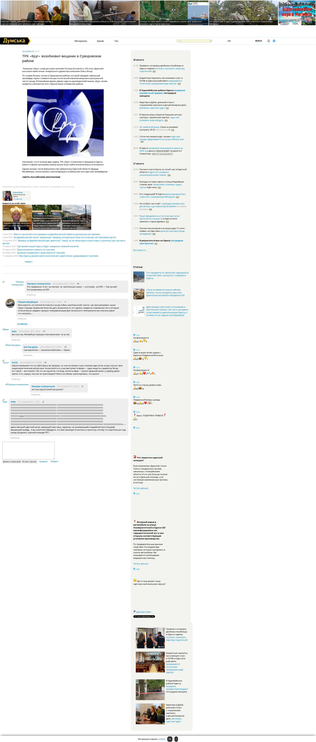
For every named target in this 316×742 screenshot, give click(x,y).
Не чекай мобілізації (149, 127)
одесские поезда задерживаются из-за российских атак (161, 138)
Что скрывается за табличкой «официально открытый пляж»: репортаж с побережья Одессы (167, 275)
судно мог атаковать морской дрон (159, 118)
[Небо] (5, 402)
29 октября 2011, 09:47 (51, 347)
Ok (169, 739)
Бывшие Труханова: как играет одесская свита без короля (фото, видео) (17, 225)
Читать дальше (140, 488)
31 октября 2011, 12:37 (29, 401)
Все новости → (140, 250)
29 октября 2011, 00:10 (68, 386)
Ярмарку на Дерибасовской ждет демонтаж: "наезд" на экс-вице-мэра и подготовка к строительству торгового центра (63, 242)
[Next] (5, 329)
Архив (100, 41)
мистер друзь (31, 347)
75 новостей (17, 199)
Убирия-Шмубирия (28, 302)
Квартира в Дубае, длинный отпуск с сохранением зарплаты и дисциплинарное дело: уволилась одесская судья (27, 22)
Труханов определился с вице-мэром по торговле (41, 252)
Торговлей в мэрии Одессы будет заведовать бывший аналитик (48, 246)
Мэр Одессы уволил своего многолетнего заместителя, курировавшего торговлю (58, 255)
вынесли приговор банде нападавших (162, 232)
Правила (43, 461)
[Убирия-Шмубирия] (10, 307)
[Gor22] (5, 362)
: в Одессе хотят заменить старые (158, 220)
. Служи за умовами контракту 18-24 (158, 128)
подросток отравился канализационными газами (154, 173)
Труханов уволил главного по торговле (36, 249)
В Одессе (144, 148)
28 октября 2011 (28, 51)
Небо (13, 401)
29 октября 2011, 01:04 (51, 302)
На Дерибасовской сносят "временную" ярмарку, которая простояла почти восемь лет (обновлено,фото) (65, 237)
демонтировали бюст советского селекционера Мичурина (162, 195)
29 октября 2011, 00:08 (30, 362)
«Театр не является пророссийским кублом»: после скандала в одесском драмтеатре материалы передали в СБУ (165, 292)
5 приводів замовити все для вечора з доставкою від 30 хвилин (162, 205)
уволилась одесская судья (152, 107)
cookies (161, 739)
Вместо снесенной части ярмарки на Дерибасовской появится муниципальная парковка (57, 234)
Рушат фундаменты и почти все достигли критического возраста (159, 217)
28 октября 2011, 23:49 (63, 283)
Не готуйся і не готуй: (150, 203)
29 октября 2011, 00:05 (29, 331)
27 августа (138, 163)
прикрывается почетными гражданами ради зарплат (160, 82)
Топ (116, 41)
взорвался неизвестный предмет (162, 91)
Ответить (31, 294)
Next (14, 331)
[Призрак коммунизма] (13, 284)
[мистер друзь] (13, 345)
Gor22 (15, 362)
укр (229, 40)
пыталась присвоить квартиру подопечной (162, 70)
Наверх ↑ (29, 261)
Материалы (81, 41)
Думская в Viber (143, 612)
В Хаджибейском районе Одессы (156, 90)
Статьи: (138, 267)
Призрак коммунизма (38, 283)
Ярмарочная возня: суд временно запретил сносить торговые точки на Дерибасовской (75, 224)
